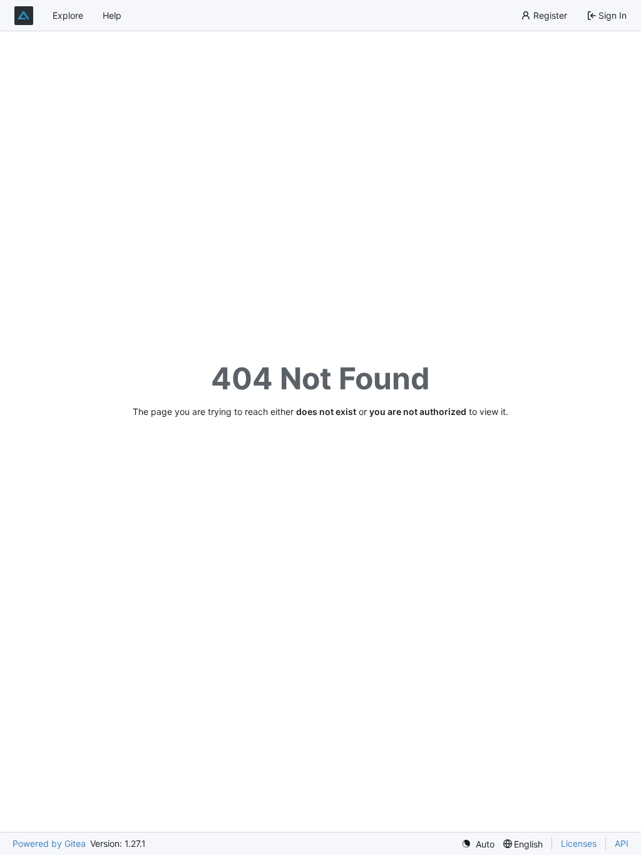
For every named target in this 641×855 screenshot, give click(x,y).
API (621, 843)
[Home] (23, 15)
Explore (68, 15)
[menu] (478, 844)
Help (112, 15)
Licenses (579, 843)
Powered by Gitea (49, 843)
